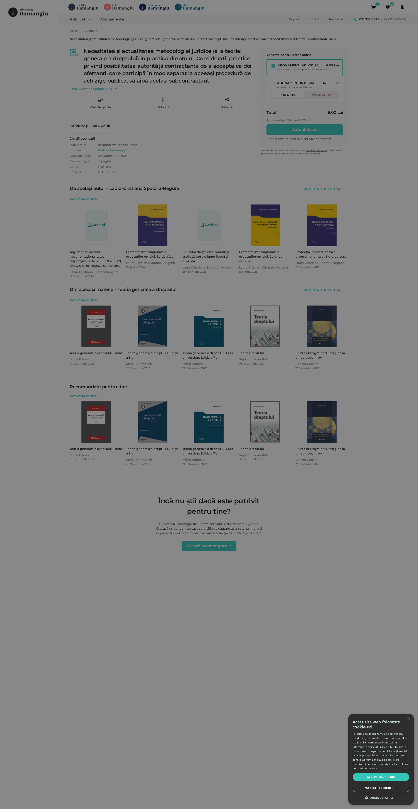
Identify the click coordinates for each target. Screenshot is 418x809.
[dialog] (381, 759)
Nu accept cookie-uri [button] (381, 788)
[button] (381, 797)
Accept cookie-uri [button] (381, 777)
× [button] (408, 718)
